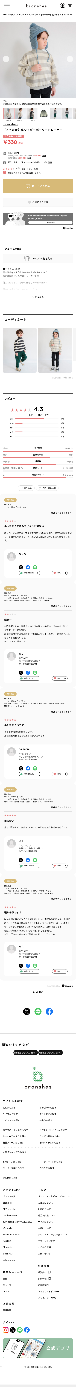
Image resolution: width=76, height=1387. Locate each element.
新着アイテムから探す (13, 1142)
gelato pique (9, 1259)
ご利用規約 (43, 1284)
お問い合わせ (44, 1253)
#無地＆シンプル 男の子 (50, 1052)
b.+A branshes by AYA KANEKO (17, 1221)
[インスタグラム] (5, 1330)
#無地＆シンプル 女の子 (25, 1052)
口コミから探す (46, 1167)
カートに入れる (41, 185)
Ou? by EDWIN (10, 1215)
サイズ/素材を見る (42, 258)
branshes (10, 124)
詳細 (44, 155)
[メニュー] (7, 5)
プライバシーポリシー (48, 1297)
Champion (8, 1247)
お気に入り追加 (40, 202)
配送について (44, 1208)
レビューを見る (33, 169)
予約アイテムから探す (49, 1142)
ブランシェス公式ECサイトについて (55, 1196)
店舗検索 (7, 1310)
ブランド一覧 (9, 1196)
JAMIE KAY (8, 1253)
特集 (5, 1278)
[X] (13, 1330)
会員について (44, 1228)
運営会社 (42, 1272)
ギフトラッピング (46, 1240)
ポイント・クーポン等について (53, 1234)
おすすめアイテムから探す (15, 1129)
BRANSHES (37, 1366)
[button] (6, 59)
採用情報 (42, 1278)
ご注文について (45, 1202)
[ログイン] (62, 5)
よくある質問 (44, 1247)
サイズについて (45, 1221)
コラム (6, 1291)
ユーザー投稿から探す (13, 1167)
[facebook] (27, 1330)
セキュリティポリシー (48, 1291)
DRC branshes (9, 1208)
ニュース (7, 1284)
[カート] (69, 5)
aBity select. (8, 1228)
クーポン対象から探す (50, 1136)
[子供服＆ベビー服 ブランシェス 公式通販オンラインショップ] (36, 5)
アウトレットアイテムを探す (53, 1129)
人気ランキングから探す (14, 1152)
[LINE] (20, 1330)
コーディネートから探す (51, 1161)
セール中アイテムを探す (14, 1136)
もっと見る (38, 992)
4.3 (38, 409)
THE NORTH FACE (11, 1234)
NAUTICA (7, 1240)
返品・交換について (47, 1215)
